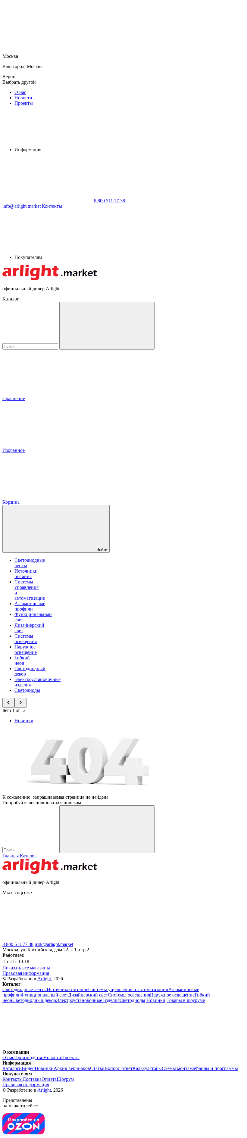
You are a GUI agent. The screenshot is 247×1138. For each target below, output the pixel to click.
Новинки (23, 720)
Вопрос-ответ (119, 1068)
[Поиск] (107, 326)
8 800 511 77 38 (17, 944)
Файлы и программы (216, 1068)
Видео (28, 1068)
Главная (10, 855)
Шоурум (65, 1079)
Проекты (23, 103)
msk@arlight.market (54, 944)
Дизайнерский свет (88, 994)
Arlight (44, 978)
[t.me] (47, 938)
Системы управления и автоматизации (128, 989)
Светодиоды (27, 690)
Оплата (49, 1079)
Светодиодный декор (34, 1000)
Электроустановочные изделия (88, 1000)
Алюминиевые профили (29, 606)
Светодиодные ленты (24, 989)
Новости (23, 97)
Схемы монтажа (178, 1068)
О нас (20, 92)
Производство (28, 1057)
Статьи (97, 1068)
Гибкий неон (22, 660)
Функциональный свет (44, 994)
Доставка (32, 1079)
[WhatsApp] (47, 200)
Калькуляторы (147, 1068)
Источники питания (26, 573)
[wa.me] (138, 938)
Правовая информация (25, 973)
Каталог (28, 855)
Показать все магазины (26, 967)
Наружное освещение (25, 649)
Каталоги (12, 1068)
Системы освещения (25, 638)
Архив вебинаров (72, 1068)
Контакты (52, 206)
